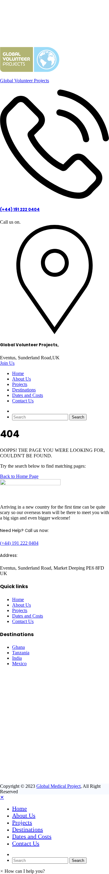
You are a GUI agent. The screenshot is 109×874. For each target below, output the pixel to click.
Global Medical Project (58, 786)
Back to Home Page (19, 476)
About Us (21, 378)
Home (18, 373)
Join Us (7, 363)
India (17, 658)
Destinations (24, 389)
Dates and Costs (27, 395)
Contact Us (23, 400)
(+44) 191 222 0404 (20, 209)
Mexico (19, 663)
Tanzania (20, 652)
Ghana (18, 647)
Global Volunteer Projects (24, 80)
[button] (22, 871)
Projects (19, 384)
